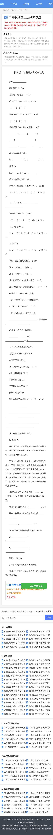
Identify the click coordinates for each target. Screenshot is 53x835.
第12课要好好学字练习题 (14, 797)
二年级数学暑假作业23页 (14, 768)
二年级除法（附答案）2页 (15, 772)
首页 (2, 4)
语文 (26, 10)
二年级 (26, 4)
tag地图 (47, 819)
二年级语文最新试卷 (10, 789)
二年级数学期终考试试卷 (14, 780)
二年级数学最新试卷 (10, 756)
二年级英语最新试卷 (10, 723)
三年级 (39, 4)
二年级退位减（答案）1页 (40, 780)
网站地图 (40, 819)
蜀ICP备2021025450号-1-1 (27, 819)
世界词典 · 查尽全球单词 (26, 823)
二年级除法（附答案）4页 (40, 768)
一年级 (14, 4)
